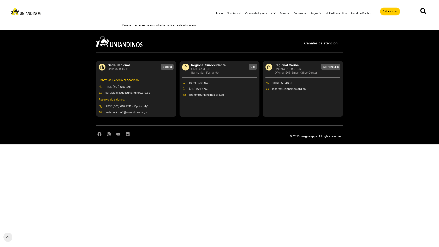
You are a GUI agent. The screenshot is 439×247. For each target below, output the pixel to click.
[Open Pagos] (320, 13)
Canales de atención (321, 43)
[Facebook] (99, 134)
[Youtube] (118, 134)
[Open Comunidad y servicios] (274, 13)
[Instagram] (108, 134)
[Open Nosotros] (240, 13)
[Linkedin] (127, 134)
